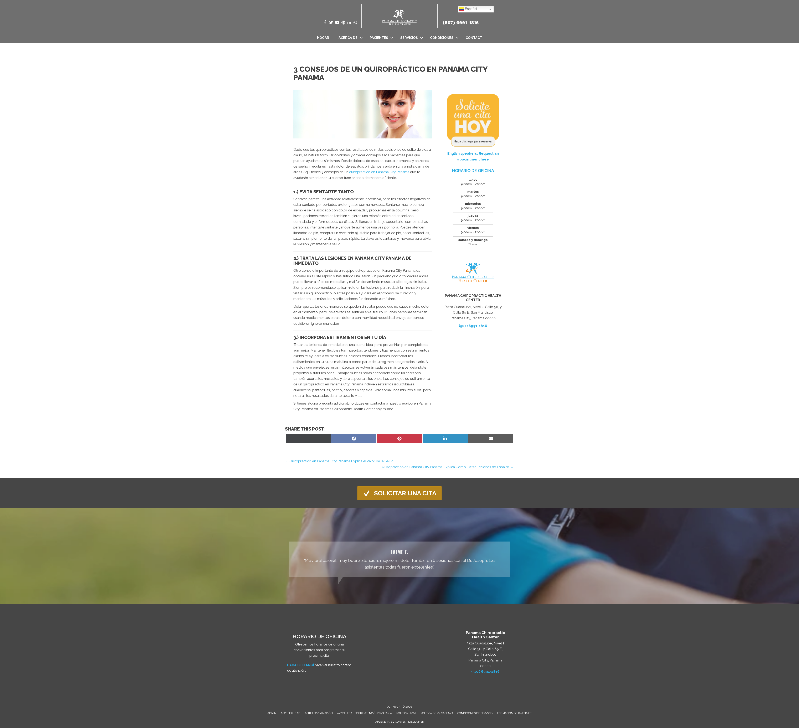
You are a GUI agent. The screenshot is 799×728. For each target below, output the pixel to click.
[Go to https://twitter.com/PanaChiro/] (331, 23)
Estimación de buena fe (514, 713)
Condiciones (441, 38)
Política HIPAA (406, 713)
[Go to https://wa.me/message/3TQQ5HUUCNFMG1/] (355, 23)
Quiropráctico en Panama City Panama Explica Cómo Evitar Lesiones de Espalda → (448, 467)
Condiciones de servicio (475, 713)
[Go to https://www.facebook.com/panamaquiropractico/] (325, 23)
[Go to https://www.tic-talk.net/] (343, 23)
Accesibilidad (290, 713)
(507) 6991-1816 (461, 22)
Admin (271, 713)
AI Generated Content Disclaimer (399, 721)
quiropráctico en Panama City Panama (379, 172)
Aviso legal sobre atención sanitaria (364, 713)
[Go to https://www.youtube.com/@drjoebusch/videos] (337, 23)
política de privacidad (437, 713)
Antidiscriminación (319, 713)
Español (470, 9)
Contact (474, 38)
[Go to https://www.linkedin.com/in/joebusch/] (349, 23)
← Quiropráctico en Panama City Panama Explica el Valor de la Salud (339, 461)
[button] (361, 37)
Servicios (409, 38)
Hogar (323, 38)
